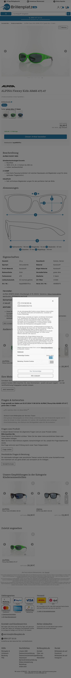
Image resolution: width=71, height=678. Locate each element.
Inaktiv (51, 362)
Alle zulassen (35, 376)
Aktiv (51, 357)
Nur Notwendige (35, 371)
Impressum (20, 352)
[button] (51, 357)
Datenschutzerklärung (47, 347)
